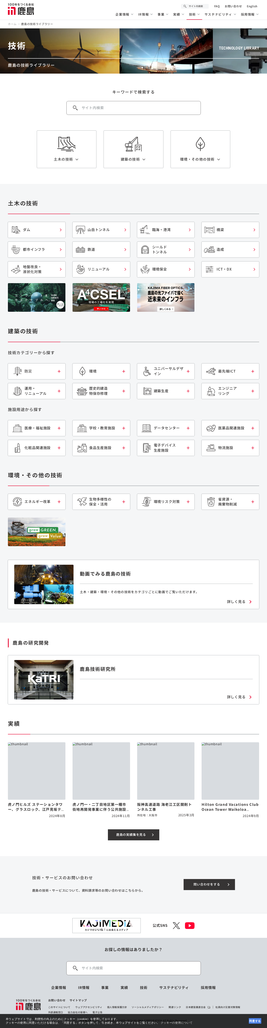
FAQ (217, 6)
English (252, 6)
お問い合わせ (233, 6)
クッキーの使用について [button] (177, 1022)
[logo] (28, 1006)
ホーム (12, 24)
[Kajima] (21, 9)
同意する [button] (255, 1020)
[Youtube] (190, 925)
